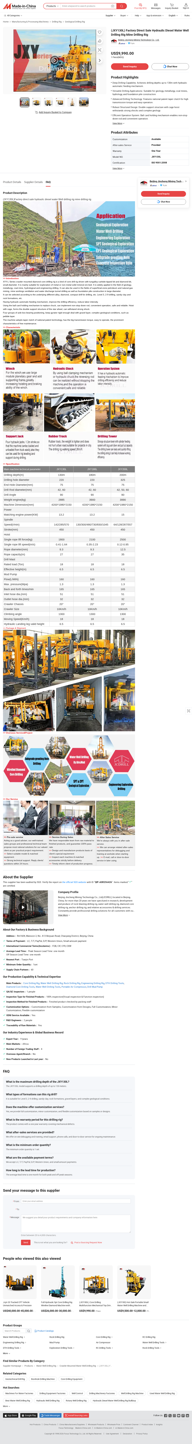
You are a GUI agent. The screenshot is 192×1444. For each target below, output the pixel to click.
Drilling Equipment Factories (52, 1393)
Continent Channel (130, 1424)
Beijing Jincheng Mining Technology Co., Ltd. (138, 39)
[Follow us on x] (170, 1415)
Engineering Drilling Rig (92, 983)
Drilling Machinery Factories (102, 1393)
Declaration (127, 1433)
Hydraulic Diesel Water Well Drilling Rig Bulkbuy (114, 1400)
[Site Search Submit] (121, 6)
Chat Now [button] (172, 66)
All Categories (13, 15)
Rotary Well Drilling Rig (76, 1400)
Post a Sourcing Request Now (86, 1242)
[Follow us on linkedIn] (187, 1415)
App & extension (153, 15)
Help (137, 15)
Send (25, 1242)
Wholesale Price (113, 1424)
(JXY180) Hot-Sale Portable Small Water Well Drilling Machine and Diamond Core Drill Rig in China (132, 1305)
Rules (187, 15)
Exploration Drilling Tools (61, 1347)
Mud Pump (55, 1342)
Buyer (123, 15)
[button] (112, 6)
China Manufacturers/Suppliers (72, 1424)
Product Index (147, 1424)
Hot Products (35, 1424)
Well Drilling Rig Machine (132, 1393)
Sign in (186, 7)
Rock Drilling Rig (72, 983)
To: (18, 1209)
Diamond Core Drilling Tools (20, 986)
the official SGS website (74, 882)
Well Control (77, 1393)
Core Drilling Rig (31, 983)
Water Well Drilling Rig (51, 983)
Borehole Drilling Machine (43, 1379)
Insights (159, 1424)
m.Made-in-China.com (103, 1428)
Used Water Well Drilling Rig (162, 1393)
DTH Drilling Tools (114, 983)
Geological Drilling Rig (75, 21)
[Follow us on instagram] (174, 1415)
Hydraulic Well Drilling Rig (48, 1400)
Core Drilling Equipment (71, 1379)
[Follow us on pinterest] (183, 1415)
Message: (15, 1217)
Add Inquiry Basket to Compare (55, 112)
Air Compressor (103, 1342)
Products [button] (51, 6)
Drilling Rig (57, 21)
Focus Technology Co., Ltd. (75, 1433)
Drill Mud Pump (95, 986)
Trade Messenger (50, 1415)
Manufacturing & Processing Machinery (30, 21)
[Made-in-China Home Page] (19, 6)
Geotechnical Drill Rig (15, 1379)
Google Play (29, 1415)
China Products (50, 1424)
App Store (10, 1415)
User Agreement (112, 1433)
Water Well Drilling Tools (48, 986)
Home (6, 21)
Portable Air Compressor (74, 986)
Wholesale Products (96, 1424)
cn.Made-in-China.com (124, 1428)
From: (17, 1201)
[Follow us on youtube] (178, 1415)
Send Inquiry (130, 66)
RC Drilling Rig (148, 1337)
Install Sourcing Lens (77, 1415)
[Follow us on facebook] (165, 1415)
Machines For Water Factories (19, 1393)
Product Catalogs (45, 1330)
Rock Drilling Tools (150, 1347)
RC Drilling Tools (103, 1347)
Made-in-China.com (83, 1428)
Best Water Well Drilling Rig (17, 1400)
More (5, 1406)
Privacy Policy (142, 1433)
